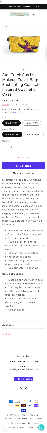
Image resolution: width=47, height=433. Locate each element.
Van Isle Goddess (22, 415)
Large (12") (31, 123)
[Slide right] (29, 69)
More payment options (23, 173)
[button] (6, 14)
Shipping (5, 104)
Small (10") (11, 123)
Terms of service (18, 423)
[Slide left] (17, 69)
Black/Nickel (12, 134)
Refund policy (21, 419)
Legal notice (33, 423)
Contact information (17, 427)
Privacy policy (36, 419)
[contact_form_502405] (41, 427)
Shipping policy (35, 427)
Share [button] (8, 334)
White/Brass (34, 134)
